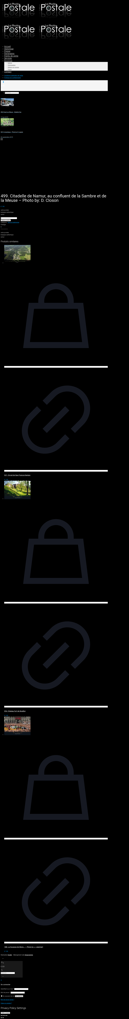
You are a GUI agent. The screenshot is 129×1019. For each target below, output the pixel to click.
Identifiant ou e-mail (7, 989)
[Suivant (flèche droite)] (3, 1017)
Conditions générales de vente (13, 75)
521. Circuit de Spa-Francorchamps (17, 475)
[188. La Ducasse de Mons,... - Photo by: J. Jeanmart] (17, 735)
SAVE (2, 1013)
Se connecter (19, 996)
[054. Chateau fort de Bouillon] (17, 499)
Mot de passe (5, 992)
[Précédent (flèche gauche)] (1, 1017)
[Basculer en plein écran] (3, 1015)
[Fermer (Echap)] (6, 1015)
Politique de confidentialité (12, 78)
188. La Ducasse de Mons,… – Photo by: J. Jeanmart (23, 947)
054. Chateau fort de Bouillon (15, 711)
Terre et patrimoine (13, 222)
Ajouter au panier (5, 220)
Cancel (7, 1013)
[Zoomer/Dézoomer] (1, 1015)
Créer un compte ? (6, 1003)
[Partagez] (5, 1015)
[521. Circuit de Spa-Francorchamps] (17, 263)
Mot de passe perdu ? (7, 1000)
